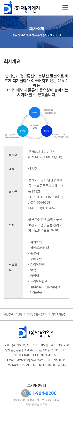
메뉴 (65, 7)
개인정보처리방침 (13, 314)
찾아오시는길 (59, 314)
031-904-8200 (41, 393)
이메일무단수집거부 (36, 314)
